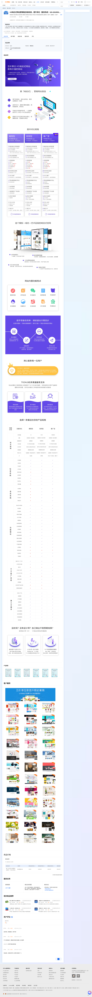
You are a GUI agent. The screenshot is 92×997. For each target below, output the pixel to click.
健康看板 (62, 978)
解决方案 (20, 2)
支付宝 (62, 987)
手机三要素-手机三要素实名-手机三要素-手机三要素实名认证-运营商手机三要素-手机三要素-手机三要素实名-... (15, 900)
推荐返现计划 (51, 978)
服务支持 (27, 36)
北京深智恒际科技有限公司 (26, 908)
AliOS (45, 987)
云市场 (38, 2)
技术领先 (5, 974)
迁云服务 (62, 974)
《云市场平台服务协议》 (49, 890)
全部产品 (16, 970)
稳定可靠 (5, 976)
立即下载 (7, 887)
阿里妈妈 (34, 987)
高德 (51, 987)
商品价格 (20, 36)
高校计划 (51, 974)
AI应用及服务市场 (13, 5)
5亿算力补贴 (51, 976)
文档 (38, 970)
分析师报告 (5, 980)
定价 (34, 2)
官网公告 (62, 976)
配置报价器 (16, 978)
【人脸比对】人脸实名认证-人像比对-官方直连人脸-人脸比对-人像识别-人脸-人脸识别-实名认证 (15, 908)
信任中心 (62, 980)
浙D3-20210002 (49, 990)
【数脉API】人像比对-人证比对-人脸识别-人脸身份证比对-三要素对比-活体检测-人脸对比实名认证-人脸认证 (44, 908)
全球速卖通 (17, 987)
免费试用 (16, 972)
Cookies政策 (11, 985)
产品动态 (16, 974)
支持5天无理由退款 (24, 31)
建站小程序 (9, 8)
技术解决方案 (28, 970)
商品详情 (6, 36)
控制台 (82, 1)
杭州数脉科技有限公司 (56, 900)
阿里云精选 (24, 5)
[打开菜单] (2, 2)
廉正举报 (18, 985)
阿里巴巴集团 (5, 987)
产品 (16, 2)
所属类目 (27, 45)
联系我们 (30, 985)
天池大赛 (39, 974)
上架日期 (47, 45)
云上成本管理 (17, 980)
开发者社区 (39, 972)
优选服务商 (31, 31)
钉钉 (60, 987)
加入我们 (35, 985)
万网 (48, 987)
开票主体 (7, 48)
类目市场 (19, 5)
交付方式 (7, 45)
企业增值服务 (63, 972)
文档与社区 (25, 2)
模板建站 (13, 8)
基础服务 (62, 970)
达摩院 (66, 987)
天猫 (13, 987)
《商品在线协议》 (47, 888)
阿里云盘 (74, 987)
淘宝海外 (70, 987)
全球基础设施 (5, 972)
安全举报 (24, 985)
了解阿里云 (53, 2)
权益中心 (30, 2)
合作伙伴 (42, 2)
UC (53, 987)
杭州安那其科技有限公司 (27, 900)
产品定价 (16, 976)
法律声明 (5, 985)
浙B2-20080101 (32, 990)
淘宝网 (10, 987)
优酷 (57, 987)
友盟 (55, 987)
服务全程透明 (18, 31)
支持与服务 (47, 2)
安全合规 (5, 978)
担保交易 (13, 31)
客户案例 (13, 36)
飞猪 (38, 987)
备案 (78, 1)
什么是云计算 (5, 970)
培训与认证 (39, 976)
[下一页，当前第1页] (60, 959)
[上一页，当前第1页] (57, 959)
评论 (33, 36)
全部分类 (4, 8)
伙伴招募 (33, 5)
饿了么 (78, 987)
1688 (31, 987)
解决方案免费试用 (52, 972)
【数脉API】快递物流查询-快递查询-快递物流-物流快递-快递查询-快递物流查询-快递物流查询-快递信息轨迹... (44, 900)
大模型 (13, 2)
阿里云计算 (41, 987)
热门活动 (29, 5)
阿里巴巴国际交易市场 (24, 987)
